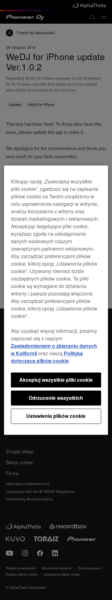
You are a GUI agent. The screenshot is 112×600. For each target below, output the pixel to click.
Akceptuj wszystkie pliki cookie (56, 379)
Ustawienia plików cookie (56, 416)
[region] (56, 300)
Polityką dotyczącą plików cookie (47, 357)
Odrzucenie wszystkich (56, 397)
